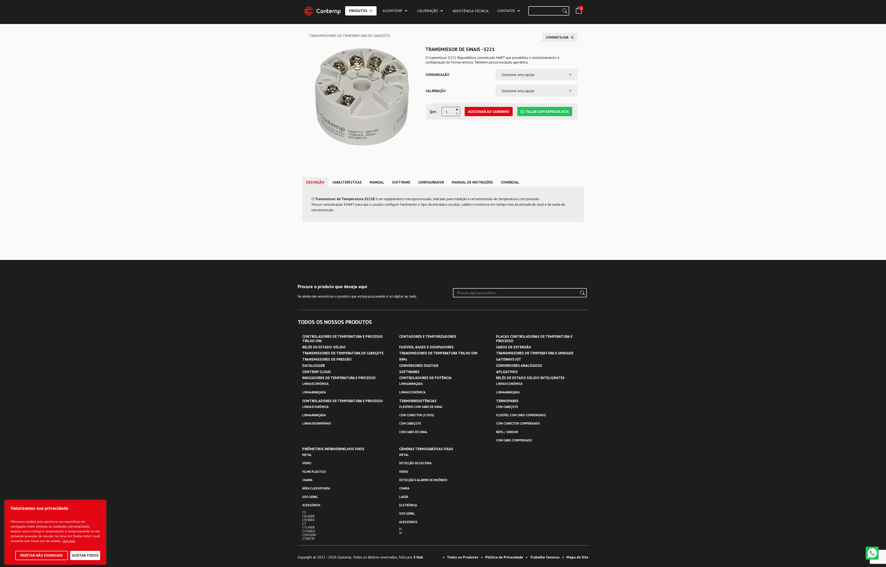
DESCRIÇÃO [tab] (315, 182)
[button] (457, 109)
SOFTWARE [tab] (401, 182)
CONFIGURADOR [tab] (431, 182)
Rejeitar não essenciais (41, 555)
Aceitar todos (85, 555)
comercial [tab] (510, 182)
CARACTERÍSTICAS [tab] (347, 182)
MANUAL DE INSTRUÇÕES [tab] (472, 182)
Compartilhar (557, 37)
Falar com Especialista (547, 111)
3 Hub (418, 557)
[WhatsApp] (872, 553)
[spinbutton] (451, 111)
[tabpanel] (443, 204)
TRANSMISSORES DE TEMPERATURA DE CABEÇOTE (349, 35)
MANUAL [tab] (377, 182)
